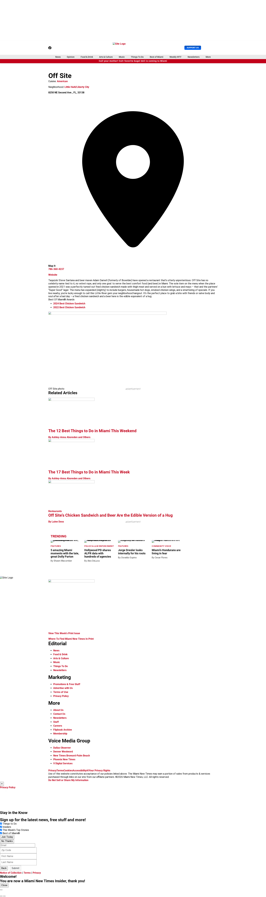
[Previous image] (1, 896)
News (58, 57)
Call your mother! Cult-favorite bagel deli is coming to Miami (133, 61)
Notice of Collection (11, 872)
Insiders (7, 826)
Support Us (193, 47)
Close (4, 885)
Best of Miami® (11, 833)
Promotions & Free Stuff (66, 684)
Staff (56, 721)
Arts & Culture (106, 57)
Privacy (52, 770)
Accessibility (79, 770)
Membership (60, 733)
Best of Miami (156, 57)
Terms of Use (60, 692)
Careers (57, 725)
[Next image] (4, 896)
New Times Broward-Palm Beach (71, 755)
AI (87, 770)
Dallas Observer (62, 747)
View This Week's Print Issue (64, 633)
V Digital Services (63, 763)
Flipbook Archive (62, 729)
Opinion (71, 57)
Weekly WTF (175, 57)
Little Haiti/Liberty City (76, 87)
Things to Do (10, 823)
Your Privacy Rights (99, 770)
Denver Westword (63, 751)
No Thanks (7, 841)
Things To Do (137, 57)
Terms (60, 770)
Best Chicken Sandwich (69, 303)
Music (122, 57)
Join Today (7, 836)
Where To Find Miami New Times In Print (71, 638)
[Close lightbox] (1, 889)
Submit (15, 868)
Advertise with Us (63, 688)
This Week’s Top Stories (16, 830)
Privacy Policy (61, 696)
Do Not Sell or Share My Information (68, 780)
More (208, 57)
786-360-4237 (56, 269)
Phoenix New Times (64, 759)
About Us (58, 710)
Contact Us (59, 713)
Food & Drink (87, 57)
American (62, 81)
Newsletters (194, 57)
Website (52, 274)
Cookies (68, 770)
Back (4, 868)
